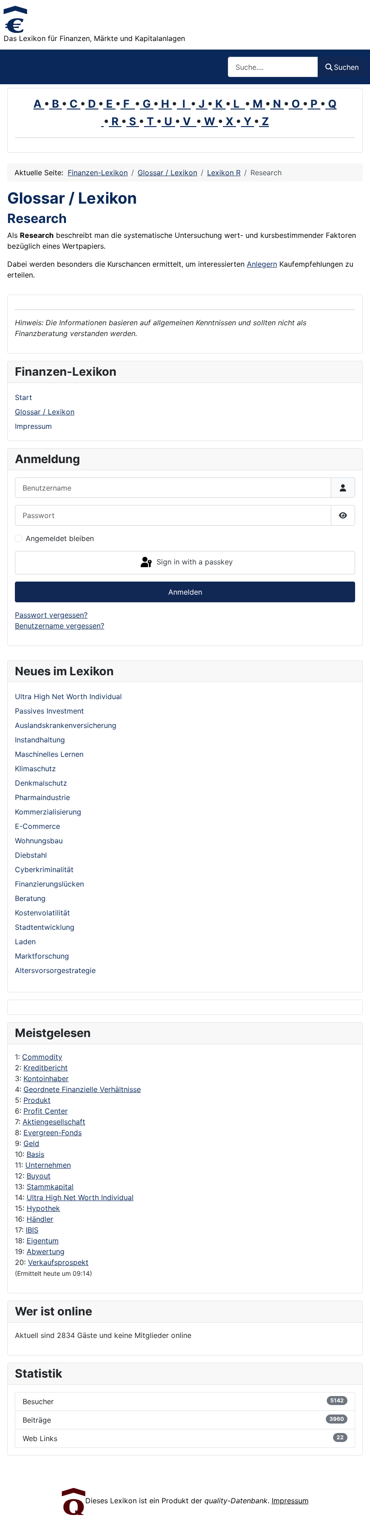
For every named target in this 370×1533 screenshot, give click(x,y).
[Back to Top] (354, 1516)
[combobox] (273, 67)
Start (23, 397)
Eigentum (43, 1240)
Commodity (42, 1056)
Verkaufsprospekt (58, 1262)
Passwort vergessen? (51, 614)
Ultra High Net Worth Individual (80, 1197)
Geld (31, 1143)
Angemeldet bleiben (60, 538)
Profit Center (45, 1110)
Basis (35, 1154)
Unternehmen (48, 1164)
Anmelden (185, 591)
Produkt (37, 1100)
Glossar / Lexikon (44, 411)
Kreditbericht (45, 1067)
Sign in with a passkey (193, 561)
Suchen (346, 67)
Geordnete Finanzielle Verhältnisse (82, 1089)
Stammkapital (50, 1186)
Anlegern (262, 263)
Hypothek (43, 1208)
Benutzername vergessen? (59, 625)
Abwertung (46, 1251)
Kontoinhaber (46, 1078)
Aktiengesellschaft (54, 1121)
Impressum (33, 426)
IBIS (32, 1229)
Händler (40, 1219)
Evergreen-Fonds (52, 1132)
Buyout (39, 1175)
